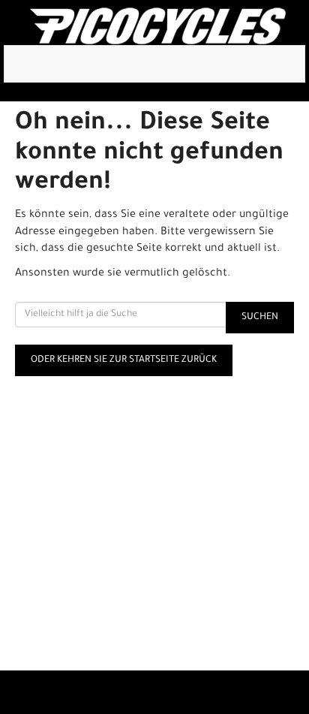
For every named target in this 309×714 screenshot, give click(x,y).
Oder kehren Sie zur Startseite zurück (124, 360)
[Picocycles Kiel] (157, 26)
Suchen (260, 317)
